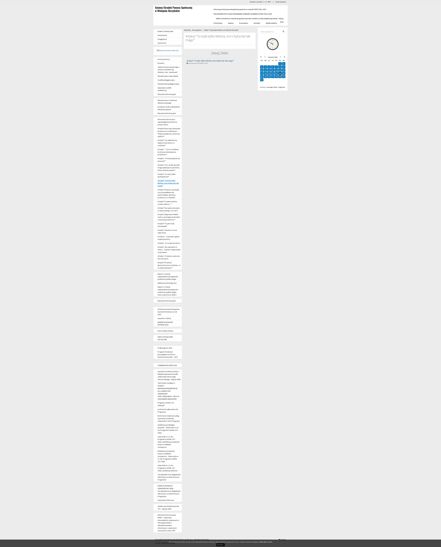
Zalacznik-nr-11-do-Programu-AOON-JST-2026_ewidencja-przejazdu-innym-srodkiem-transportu (169, 442)
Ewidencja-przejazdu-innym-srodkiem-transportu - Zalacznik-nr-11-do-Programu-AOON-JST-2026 (168, 456)
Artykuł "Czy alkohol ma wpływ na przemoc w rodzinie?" (167, 143)
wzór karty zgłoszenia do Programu (168, 410)
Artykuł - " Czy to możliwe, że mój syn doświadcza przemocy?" (168, 152)
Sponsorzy (162, 43)
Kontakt (257, 23)
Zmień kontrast (280, 2)
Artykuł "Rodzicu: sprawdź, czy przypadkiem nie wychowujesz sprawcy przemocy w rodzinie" (168, 194)
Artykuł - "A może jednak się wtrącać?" (169, 159)
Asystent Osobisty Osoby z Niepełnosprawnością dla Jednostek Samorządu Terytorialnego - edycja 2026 (169, 375)
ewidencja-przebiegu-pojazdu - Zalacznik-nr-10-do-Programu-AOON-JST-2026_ (168, 429)
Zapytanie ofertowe (166, 500)
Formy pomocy (164, 59)
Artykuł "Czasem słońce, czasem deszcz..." (167, 202)
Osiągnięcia (162, 39)
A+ (266, 2)
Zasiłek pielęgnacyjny (166, 80)
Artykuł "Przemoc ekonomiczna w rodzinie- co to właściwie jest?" (169, 265)
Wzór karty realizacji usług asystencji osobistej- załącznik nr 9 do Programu (169, 418)
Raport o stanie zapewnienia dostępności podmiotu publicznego (168, 276)
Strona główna (196, 30)
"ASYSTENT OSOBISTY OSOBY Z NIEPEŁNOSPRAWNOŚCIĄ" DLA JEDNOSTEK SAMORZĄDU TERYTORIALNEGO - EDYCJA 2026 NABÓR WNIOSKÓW (168, 391)
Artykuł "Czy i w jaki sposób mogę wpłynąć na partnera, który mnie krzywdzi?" (169, 167)
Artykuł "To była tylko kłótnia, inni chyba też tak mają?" (168, 183)
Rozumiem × (220, 545)
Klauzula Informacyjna (167, 94)
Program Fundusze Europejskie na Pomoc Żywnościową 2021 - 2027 (168, 354)
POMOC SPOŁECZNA (165, 31)
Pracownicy (243, 23)
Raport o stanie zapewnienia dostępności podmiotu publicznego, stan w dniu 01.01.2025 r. (168, 291)
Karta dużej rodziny (165, 331)
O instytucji (217, 23)
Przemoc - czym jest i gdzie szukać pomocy (168, 237)
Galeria (230, 23)
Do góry (283, 540)
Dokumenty (162, 35)
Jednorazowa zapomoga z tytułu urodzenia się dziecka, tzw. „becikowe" (168, 69)
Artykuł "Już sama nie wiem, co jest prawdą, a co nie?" (169, 209)
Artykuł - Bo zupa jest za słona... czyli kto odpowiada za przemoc (169, 249)
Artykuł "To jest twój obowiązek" (166, 224)
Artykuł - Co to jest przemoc (169, 243)
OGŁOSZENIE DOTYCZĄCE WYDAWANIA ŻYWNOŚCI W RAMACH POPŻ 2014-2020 (242, 14)
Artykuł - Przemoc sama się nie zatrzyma (169, 257)
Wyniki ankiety (271, 23)
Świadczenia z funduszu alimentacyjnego (167, 101)
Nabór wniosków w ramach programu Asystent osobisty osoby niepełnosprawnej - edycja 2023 (250, 18)
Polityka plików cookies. (265, 542)
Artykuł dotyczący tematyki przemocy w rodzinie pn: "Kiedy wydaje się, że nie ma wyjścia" (169, 132)
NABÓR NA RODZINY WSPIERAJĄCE (165, 323)
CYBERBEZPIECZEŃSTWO (167, 365)
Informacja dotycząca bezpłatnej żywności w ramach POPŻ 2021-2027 (239, 9)
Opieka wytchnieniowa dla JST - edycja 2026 (168, 507)
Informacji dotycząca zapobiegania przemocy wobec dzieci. (167, 122)
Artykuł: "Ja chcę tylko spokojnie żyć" (167, 175)
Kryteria (161, 63)
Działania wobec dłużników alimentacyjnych (169, 108)
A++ (269, 2)
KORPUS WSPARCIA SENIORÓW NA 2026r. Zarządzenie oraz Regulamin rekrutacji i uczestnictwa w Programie (169, 491)
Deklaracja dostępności (167, 283)
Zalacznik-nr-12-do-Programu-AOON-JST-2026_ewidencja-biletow (167, 468)
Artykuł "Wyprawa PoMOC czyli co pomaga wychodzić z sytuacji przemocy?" (169, 217)
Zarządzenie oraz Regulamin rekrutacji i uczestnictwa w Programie (169, 477)
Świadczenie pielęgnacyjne (168, 84)
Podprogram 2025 (165, 348)
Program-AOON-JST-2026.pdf (166, 404)
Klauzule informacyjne (167, 301)
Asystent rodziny (164, 318)
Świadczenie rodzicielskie (168, 76)
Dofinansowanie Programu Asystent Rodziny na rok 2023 (169, 312)
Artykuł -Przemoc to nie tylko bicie (167, 231)
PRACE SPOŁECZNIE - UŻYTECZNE (166, 338)
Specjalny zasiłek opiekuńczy (164, 89)
